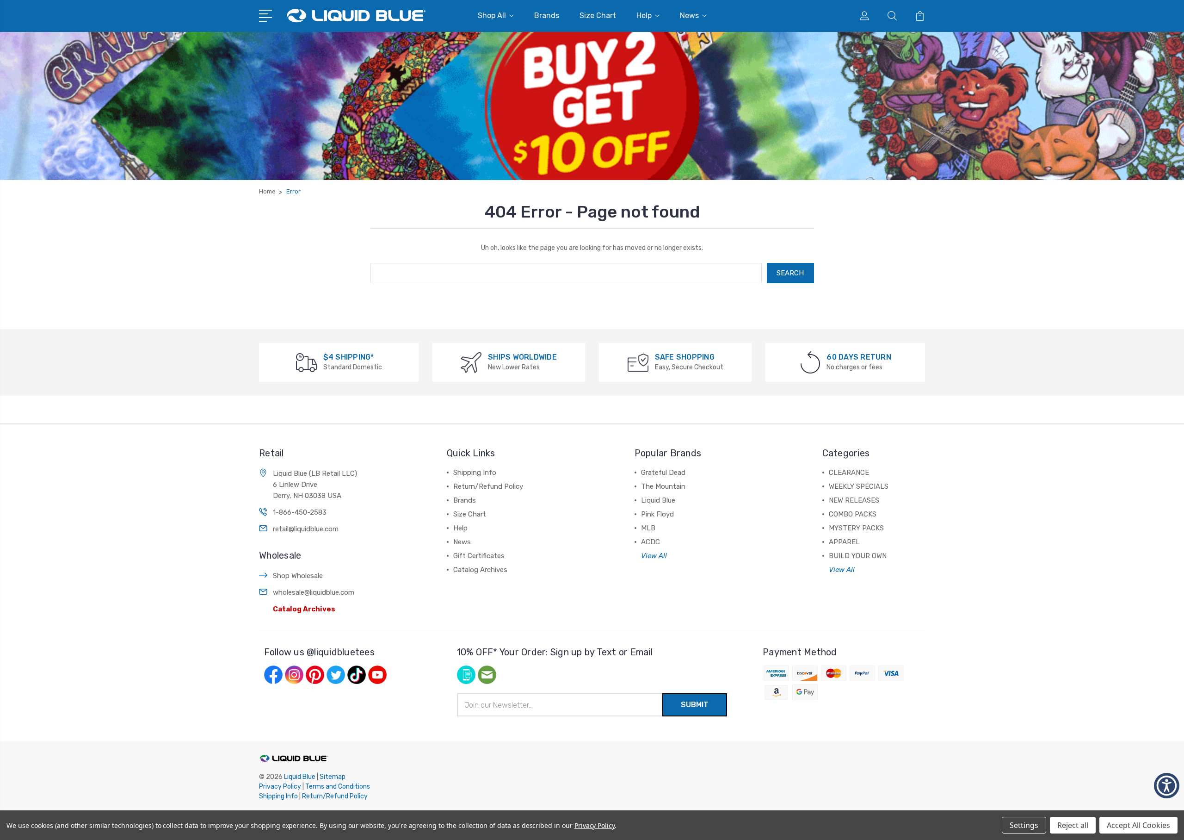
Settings (1024, 825)
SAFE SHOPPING (685, 357)
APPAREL (844, 542)
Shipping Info (474, 472)
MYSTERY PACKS (856, 528)
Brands (546, 15)
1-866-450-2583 (300, 512)
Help (644, 15)
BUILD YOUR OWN (858, 556)
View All (654, 556)
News (689, 15)
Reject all (1072, 825)
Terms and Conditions (337, 786)
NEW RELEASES (854, 500)
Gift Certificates (479, 556)
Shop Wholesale (298, 576)
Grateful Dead (663, 472)
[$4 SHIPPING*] (306, 362)
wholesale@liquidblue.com (313, 592)
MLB (648, 528)
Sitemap (332, 777)
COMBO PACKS (852, 514)
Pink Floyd (657, 514)
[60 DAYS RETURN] (810, 362)
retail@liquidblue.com (306, 529)
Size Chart (598, 15)
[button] (1166, 785)
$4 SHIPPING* (348, 357)
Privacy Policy (280, 786)
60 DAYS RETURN (858, 357)
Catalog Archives (304, 609)
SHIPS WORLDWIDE (522, 357)
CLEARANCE (849, 472)
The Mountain (663, 486)
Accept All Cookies (1138, 825)
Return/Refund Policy (488, 486)
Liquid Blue (658, 500)
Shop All (492, 15)
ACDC (650, 542)
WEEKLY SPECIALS (858, 486)
